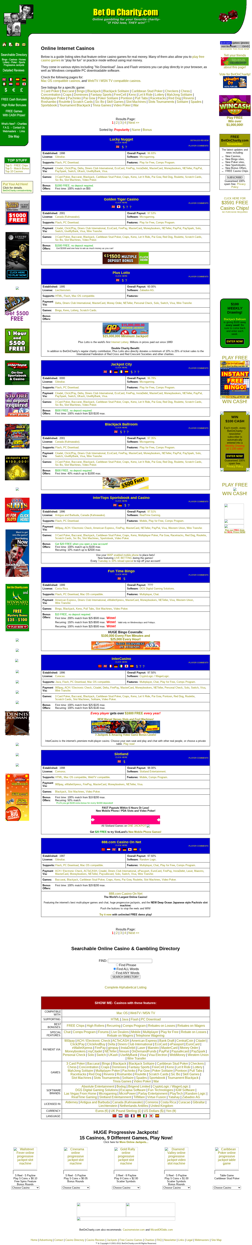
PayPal (198, 168)
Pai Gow (89, 98)
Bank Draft (166, 1040)
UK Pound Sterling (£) (126, 1111)
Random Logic (148, 859)
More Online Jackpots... (134, 1142)
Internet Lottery (119, 342)
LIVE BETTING (123, 557)
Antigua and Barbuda (67, 515)
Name (136, 129)
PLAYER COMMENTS (198, 146)
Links (181, 1239)
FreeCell (120, 94)
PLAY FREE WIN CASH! (235, 489)
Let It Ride (145, 94)
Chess (185, 91)
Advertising (45, 1239)
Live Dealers (120, 1032)
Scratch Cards (83, 101)
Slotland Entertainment (153, 771)
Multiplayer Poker (53, 98)
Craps (67, 94)
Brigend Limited (139, 1086)
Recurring (113, 1025)
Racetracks (158, 98)
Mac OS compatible (83, 295)
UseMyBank (93, 171)
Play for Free (147, 162)
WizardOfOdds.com (161, 1229)
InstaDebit (142, 168)
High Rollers (95, 1025)
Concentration (51, 94)
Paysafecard (106, 873)
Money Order (114, 303)
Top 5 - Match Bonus (17, 168)
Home (34, 1239)
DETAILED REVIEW (199, 140)
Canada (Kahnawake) (67, 216)
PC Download (71, 162)
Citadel (59, 168)
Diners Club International (99, 168)
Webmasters (202, 1239)
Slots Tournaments (161, 101)
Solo (198, 228)
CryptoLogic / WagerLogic (154, 676)
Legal (189, 1239)
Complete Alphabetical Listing (125, 987)
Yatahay (174, 1097)
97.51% (151, 511)
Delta (80, 168)
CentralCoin (184, 1040)
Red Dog (174, 98)
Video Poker (122, 105)
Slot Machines (136, 101)
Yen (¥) (171, 1111)
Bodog (121, 1086)
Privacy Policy (235, 466)
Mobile (143, 520)
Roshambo (48, 101)
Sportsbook (49, 105)
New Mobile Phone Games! (144, 831)
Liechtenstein (62, 290)
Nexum (124, 1051)
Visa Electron (157, 1055)
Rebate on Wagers (120, 1035)
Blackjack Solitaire (116, 91)
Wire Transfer (94, 231)
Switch (72, 171)
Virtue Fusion (156, 1097)
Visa (104, 171)
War (136, 105)
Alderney (71, 1102)
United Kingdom (161, 1105)
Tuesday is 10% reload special (115, 560)
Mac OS (122, 1013)
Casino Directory (74, 1239)
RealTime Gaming (150, 515)
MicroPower (127, 1093)
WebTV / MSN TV (142, 1013)
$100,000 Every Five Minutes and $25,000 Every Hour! (125, 637)
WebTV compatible (99, 777)
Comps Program (165, 162)
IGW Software (185, 1090)
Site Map (216, 1239)
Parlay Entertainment (153, 1093)
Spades (196, 101)
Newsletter (235, 144)
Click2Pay (70, 168)
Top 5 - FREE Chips (16, 165)
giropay (113, 1047)
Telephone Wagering (149, 1035)
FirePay (130, 168)
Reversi (188, 98)
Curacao (60, 676)
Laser (189, 870)
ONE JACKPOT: (137, 825)
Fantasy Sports (101, 94)
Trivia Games (102, 105)
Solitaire (182, 101)
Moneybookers (172, 168)
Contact (58, 1239)
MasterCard (156, 168)
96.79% (151, 378)
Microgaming (147, 156)
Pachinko (74, 98)
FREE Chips (75, 1025)
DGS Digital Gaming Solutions (157, 588)
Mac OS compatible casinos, (61, 80)
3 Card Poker (50, 91)
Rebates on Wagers (191, 1025)
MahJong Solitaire (179, 94)
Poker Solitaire (108, 98)
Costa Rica (61, 588)
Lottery (159, 94)
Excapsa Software (133, 1090)
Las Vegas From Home (80, 1093)
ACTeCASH (90, 870)
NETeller (187, 168)
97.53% (151, 213)
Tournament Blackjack (74, 105)
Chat (156, 594)
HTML (58, 295)
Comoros (60, 771)
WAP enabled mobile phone (123, 555)
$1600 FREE (134, 713)
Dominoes (81, 94)
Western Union (176, 527)
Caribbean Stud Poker (147, 91)
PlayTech (176, 1093)
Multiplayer (146, 594)
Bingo (81, 91)
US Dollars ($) (154, 1111)
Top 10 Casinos (14, 171)
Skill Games (115, 101)
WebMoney (177, 1055)
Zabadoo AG (147, 290)
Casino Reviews (95, 1239)
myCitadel (95, 1051)
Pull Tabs (141, 98)
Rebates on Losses (161, 1025)
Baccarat (68, 91)
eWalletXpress (115, 600)
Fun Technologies (160, 1090)
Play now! (129, 743)
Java (58, 681)
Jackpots (112, 1239)
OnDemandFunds (144, 1051)
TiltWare (139, 1097)
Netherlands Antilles (134, 1105)
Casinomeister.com (134, 1229)
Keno (132, 94)
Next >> (133, 122)
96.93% (151, 153)
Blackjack (94, 91)
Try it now (105, 914)
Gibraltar (60, 156)
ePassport (143, 870)
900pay (59, 527)
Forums (103, 1032)
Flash (58, 162)
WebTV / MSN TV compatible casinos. (114, 80)
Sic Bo (99, 101)
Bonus (147, 129)
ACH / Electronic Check (78, 527)
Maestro (198, 870)
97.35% (151, 438)
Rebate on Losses (193, 1032)
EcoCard (119, 168)
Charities (150, 1239)
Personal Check (143, 303)
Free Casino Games (131, 1239)
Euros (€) (101, 1111)
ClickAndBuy (96, 1044)
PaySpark (60, 171)
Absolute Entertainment (98, 1086)
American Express (103, 527)
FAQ (159, 1239)
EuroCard (156, 870)
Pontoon (126, 98)
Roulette (64, 101)
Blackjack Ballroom (235, 319)
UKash (81, 171)
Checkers (171, 91)
